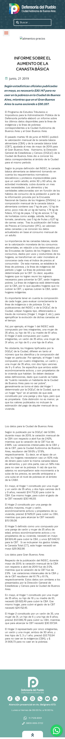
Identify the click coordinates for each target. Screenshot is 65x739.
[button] (6, 32)
